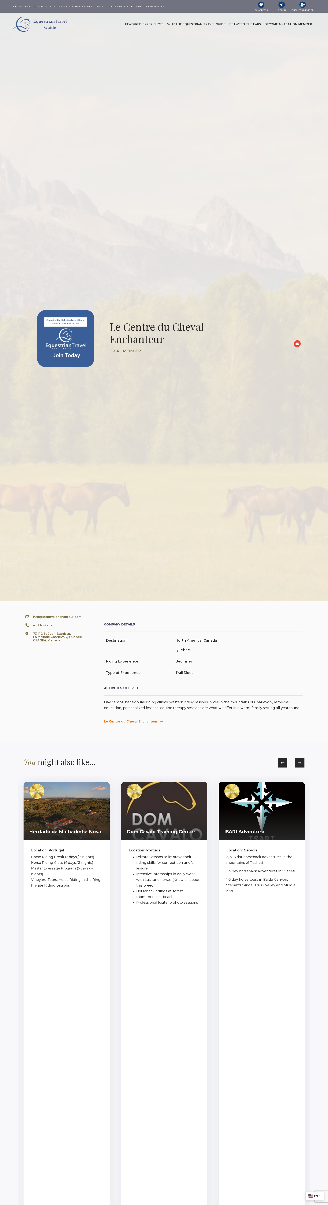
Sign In (282, 10)
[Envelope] (297, 343)
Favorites (261, 10)
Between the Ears (245, 24)
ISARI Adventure (244, 831)
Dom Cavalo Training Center (161, 831)
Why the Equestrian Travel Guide (196, 24)
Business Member (302, 10)
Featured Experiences (144, 24)
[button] (282, 763)
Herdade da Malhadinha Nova (65, 831)
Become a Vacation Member (288, 24)
